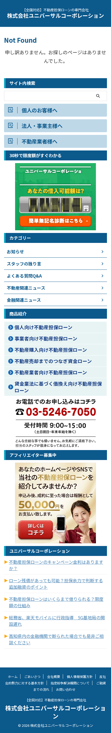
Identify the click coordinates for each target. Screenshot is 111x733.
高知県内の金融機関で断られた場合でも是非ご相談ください (56, 639)
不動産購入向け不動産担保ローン (51, 349)
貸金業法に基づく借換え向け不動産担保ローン (58, 387)
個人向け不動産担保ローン (43, 327)
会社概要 (53, 676)
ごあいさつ (32, 676)
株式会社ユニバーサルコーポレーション (55, 15)
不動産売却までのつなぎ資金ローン (53, 361)
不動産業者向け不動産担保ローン (51, 372)
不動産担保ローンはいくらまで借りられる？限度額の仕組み (56, 602)
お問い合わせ (65, 689)
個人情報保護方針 (80, 676)
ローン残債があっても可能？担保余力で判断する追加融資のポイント (56, 583)
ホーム (13, 676)
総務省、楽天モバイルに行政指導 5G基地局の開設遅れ (57, 620)
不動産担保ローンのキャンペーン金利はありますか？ (56, 565)
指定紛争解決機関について (70, 683)
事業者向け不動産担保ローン (46, 338)
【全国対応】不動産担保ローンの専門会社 (55, 700)
